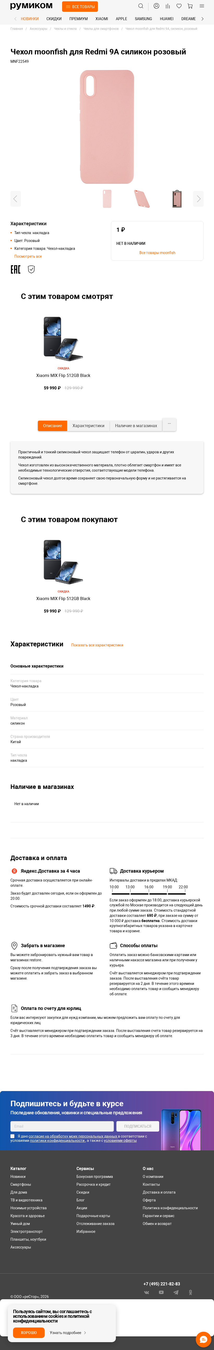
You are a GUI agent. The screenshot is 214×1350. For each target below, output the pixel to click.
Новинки (30, 19)
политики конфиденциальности (57, 1140)
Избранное (85, 1231)
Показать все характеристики (97, 645)
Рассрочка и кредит (93, 1184)
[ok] (190, 1292)
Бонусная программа (94, 1176)
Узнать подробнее (65, 1333)
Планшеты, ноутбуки (28, 1239)
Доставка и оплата (159, 1192)
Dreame (188, 19)
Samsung (143, 19)
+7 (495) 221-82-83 (162, 1283)
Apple (121, 19)
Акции (81, 1208)
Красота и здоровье (27, 1216)
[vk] (147, 1292)
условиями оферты (120, 1140)
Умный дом (20, 1224)
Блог (80, 1200)
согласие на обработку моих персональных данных (73, 1136)
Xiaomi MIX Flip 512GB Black (63, 375)
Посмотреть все (28, 256)
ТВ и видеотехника (26, 1200)
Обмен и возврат (157, 1224)
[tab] (52, 426)
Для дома (18, 1192)
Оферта (149, 1200)
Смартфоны (20, 1184)
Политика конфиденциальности (170, 1208)
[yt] (161, 1292)
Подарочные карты (93, 1216)
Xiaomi (102, 19)
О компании (153, 1176)
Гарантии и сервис (158, 1216)
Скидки (54, 19)
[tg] (176, 1292)
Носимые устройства (28, 1208)
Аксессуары (20, 1247)
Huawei (167, 19)
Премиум (78, 19)
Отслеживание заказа (95, 1224)
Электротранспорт (26, 1231)
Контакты (151, 1184)
